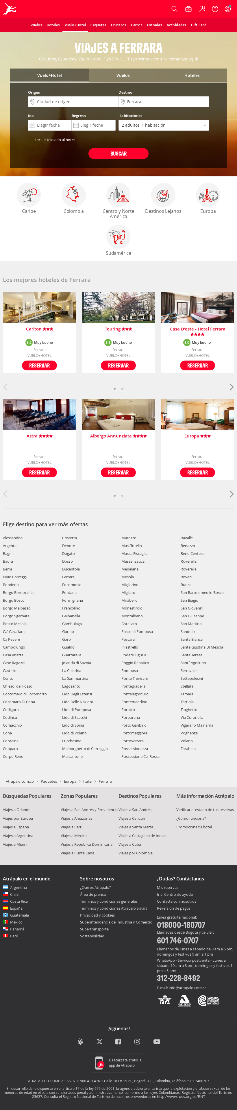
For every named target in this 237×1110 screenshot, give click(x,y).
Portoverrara (132, 740)
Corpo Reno (13, 756)
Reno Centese (192, 553)
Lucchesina (71, 740)
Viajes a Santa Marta (135, 827)
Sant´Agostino (193, 662)
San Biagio (189, 600)
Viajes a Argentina (18, 835)
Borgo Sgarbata (16, 615)
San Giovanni (192, 608)
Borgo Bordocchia (18, 592)
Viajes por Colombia (135, 853)
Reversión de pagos (173, 908)
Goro (66, 639)
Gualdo (68, 647)
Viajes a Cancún (131, 818)
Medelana (129, 569)
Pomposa (129, 670)
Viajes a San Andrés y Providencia (89, 809)
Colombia (74, 211)
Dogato (68, 553)
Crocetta (69, 537)
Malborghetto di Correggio (85, 748)
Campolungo (14, 647)
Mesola (127, 576)
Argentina (18, 887)
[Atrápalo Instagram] (137, 1042)
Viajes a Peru (71, 827)
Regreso (79, 115)
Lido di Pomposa (76, 709)
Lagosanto (71, 686)
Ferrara (68, 576)
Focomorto (72, 584)
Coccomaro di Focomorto (25, 694)
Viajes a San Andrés (134, 809)
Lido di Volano (74, 733)
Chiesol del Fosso (17, 686)
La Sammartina (75, 678)
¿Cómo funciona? (191, 818)
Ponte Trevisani (134, 678)
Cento (8, 678)
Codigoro (11, 709)
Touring (113, 329)
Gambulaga (72, 623)
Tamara (187, 694)
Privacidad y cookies (97, 915)
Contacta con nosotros (176, 901)
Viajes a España (16, 827)
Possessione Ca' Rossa (140, 756)
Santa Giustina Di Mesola (202, 647)
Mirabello (129, 600)
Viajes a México (74, 835)
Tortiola (187, 701)
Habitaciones (130, 115)
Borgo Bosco (14, 600)
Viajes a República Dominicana (86, 844)
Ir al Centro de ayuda (175, 894)
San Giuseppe (192, 615)
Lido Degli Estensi (77, 694)
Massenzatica (133, 561)
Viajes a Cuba (129, 844)
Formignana (72, 600)
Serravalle (189, 670)
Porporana (130, 717)
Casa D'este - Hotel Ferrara (197, 329)
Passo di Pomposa (137, 631)
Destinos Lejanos (163, 211)
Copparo (10, 748)
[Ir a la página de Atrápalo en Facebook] (118, 1042)
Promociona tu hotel (194, 827)
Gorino (68, 631)
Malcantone (72, 756)
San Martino (191, 623)
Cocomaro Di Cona (19, 701)
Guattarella (71, 654)
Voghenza (189, 733)
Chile (14, 894)
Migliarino (129, 584)
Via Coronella (192, 717)
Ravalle (187, 537)
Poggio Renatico (135, 662)
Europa (208, 211)
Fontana (69, 592)
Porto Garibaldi (134, 725)
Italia (87, 781)
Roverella (189, 561)
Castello (9, 670)
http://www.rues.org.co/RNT (181, 1096)
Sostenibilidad (92, 936)
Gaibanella (71, 615)
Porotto (128, 709)
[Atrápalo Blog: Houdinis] (80, 1041)
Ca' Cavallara (14, 631)
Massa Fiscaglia (134, 553)
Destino (125, 92)
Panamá (17, 929)
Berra (7, 569)
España (16, 908)
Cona (7, 733)
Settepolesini (192, 678)
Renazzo (188, 545)
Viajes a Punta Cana (77, 853)
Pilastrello (129, 647)
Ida (31, 115)
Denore (68, 545)
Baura (8, 561)
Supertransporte (94, 929)
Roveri (186, 576)
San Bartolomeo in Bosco (202, 592)
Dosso (67, 561)
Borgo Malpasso (17, 608)
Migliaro (128, 592)
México (16, 922)
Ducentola (71, 569)
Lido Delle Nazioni (77, 701)
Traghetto (189, 709)
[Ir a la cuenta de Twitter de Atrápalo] (99, 1042)
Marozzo (128, 537)
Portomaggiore (134, 733)
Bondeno (11, 584)
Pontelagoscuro (135, 694)
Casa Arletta (13, 654)
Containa (10, 740)
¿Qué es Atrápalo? (95, 887)
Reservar (39, 365)
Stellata (187, 686)
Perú (14, 936)
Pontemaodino (134, 701)
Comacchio (12, 725)
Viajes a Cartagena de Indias (142, 835)
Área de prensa (93, 894)
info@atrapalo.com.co (188, 987)
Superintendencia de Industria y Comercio (116, 922)
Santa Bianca (192, 639)
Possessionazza (134, 748)
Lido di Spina (73, 725)
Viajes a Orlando (17, 809)
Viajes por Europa (18, 818)
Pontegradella (133, 686)
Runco (186, 584)
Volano (187, 740)
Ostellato (129, 623)
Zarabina (188, 748)
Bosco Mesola (15, 623)
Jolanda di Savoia (76, 662)
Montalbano (132, 615)
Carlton (34, 329)
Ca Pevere (11, 639)
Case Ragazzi (14, 662)
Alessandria (13, 537)
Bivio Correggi (15, 576)
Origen (34, 92)
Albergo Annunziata (111, 436)
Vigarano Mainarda (197, 725)
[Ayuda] (215, 8)
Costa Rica (19, 901)
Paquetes (49, 781)
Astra (33, 436)
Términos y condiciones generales (109, 901)
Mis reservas (167, 887)
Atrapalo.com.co (20, 781)
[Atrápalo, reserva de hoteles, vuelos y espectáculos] (10, 9)
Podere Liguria (133, 654)
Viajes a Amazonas (76, 818)
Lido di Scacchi (74, 717)
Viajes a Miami (15, 844)
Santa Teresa (191, 654)
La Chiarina (71, 670)
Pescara (128, 639)
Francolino (71, 608)
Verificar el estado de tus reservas (205, 809)
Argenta (9, 545)
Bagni (7, 553)
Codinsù (10, 717)
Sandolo (188, 631)
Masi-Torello (131, 545)
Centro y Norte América (118, 213)
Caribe (29, 211)
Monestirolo (131, 608)
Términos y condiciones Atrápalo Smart (113, 908)
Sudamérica (118, 253)
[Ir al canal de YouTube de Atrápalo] (156, 1042)
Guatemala (19, 915)
